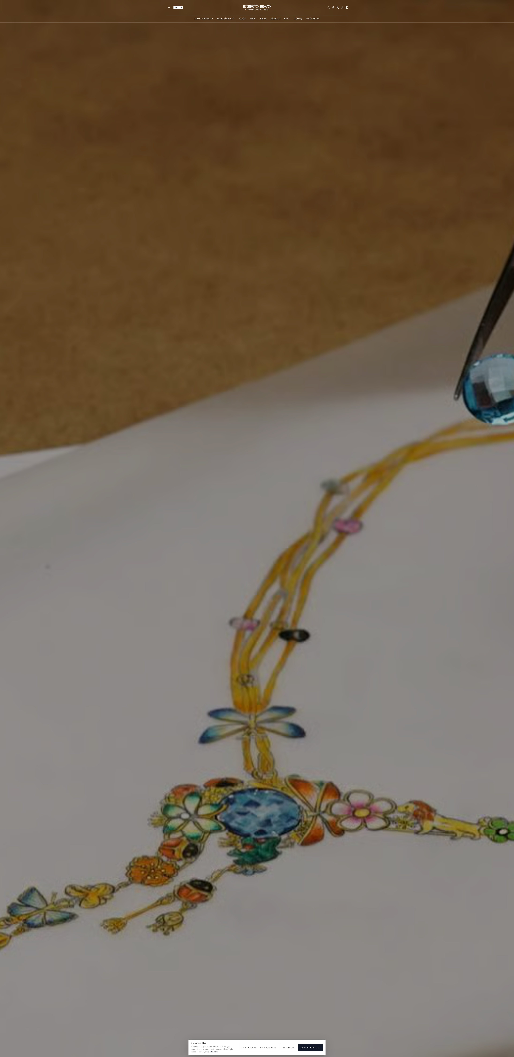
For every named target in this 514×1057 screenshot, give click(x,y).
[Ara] (328, 7)
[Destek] (338, 7)
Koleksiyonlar (225, 18)
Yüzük (242, 18)
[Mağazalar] (333, 7)
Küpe (253, 18)
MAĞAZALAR (313, 18)
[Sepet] (347, 7)
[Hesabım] (342, 7)
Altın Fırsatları (203, 18)
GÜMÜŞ (298, 18)
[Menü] (168, 7)
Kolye (263, 18)
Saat (287, 18)
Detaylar (214, 1052)
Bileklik (275, 18)
